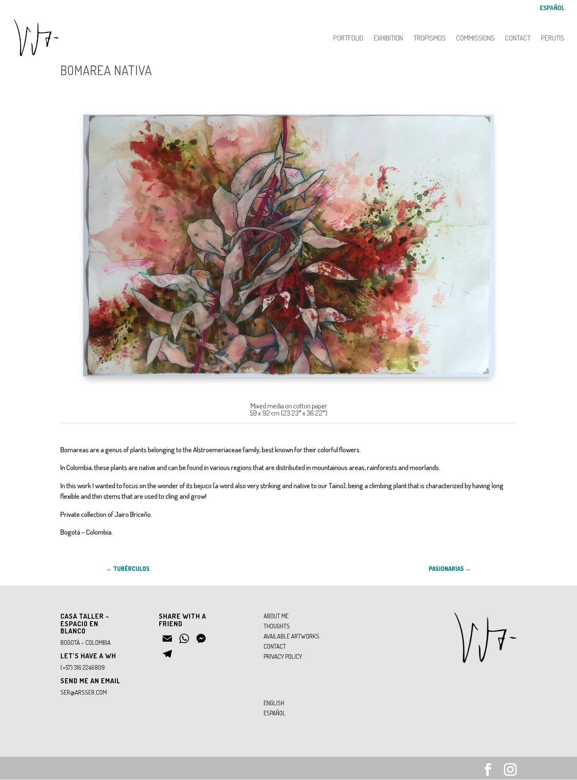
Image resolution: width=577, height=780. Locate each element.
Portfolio (348, 38)
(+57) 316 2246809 (82, 667)
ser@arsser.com (83, 692)
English (274, 703)
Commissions (475, 38)
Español (552, 8)
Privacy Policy (283, 656)
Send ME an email (90, 681)
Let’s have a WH (88, 656)
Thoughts (277, 626)
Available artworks (291, 636)
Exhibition (388, 38)
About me (276, 616)
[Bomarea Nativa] (288, 376)
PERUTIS (552, 38)
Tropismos (430, 38)
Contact (518, 38)
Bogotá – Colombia (85, 643)
